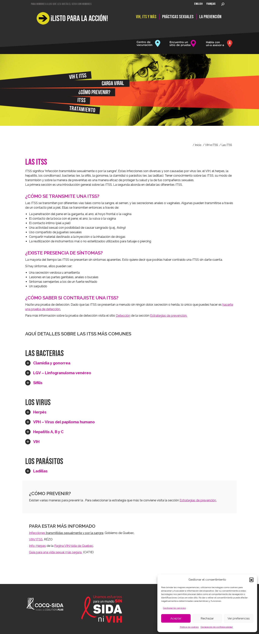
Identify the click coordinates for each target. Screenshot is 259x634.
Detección (123, 315)
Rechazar (207, 618)
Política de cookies (189, 627)
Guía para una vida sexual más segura (55, 552)
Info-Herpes (37, 546)
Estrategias (198, 500)
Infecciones (37, 533)
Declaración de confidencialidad (217, 627)
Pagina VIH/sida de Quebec (73, 546)
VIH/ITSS (36, 539)
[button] (251, 580)
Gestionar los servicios (174, 608)
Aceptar (175, 618)
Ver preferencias (239, 618)
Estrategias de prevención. (168, 315)
